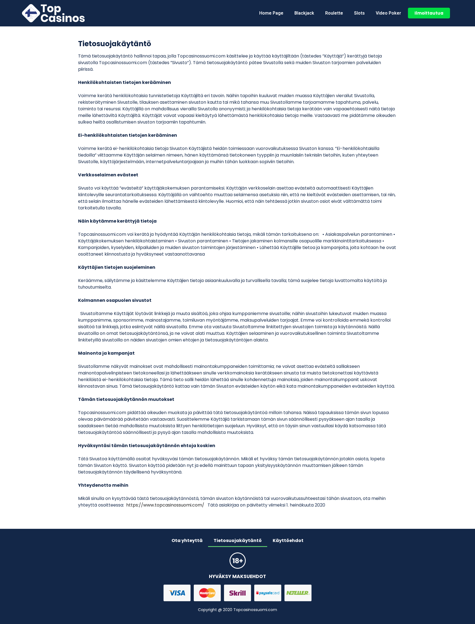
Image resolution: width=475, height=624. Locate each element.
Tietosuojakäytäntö (238, 540)
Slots (359, 13)
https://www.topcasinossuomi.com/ (165, 505)
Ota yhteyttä (187, 540)
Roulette (334, 13)
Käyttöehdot (288, 540)
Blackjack (304, 13)
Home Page (271, 13)
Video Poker (388, 13)
